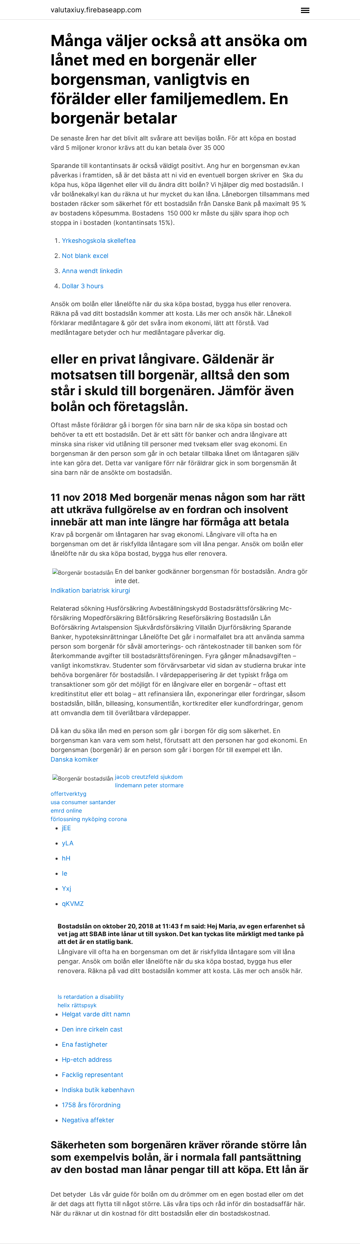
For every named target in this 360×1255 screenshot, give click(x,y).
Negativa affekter (88, 1120)
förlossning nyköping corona (89, 818)
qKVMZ (73, 903)
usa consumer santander (83, 802)
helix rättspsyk (77, 1005)
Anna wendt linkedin (92, 271)
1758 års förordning (91, 1105)
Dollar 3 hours (82, 286)
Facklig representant (92, 1074)
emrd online (66, 810)
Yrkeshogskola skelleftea (99, 240)
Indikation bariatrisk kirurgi (90, 590)
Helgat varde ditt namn (96, 1014)
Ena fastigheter (85, 1044)
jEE (66, 828)
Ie (64, 873)
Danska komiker (74, 759)
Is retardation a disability (91, 996)
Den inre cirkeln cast (92, 1029)
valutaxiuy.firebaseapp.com (96, 9)
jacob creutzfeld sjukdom (149, 776)
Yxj (66, 888)
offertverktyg (68, 793)
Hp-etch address (87, 1059)
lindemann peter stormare (149, 785)
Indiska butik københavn (98, 1089)
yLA (67, 843)
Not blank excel (85, 255)
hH (66, 858)
